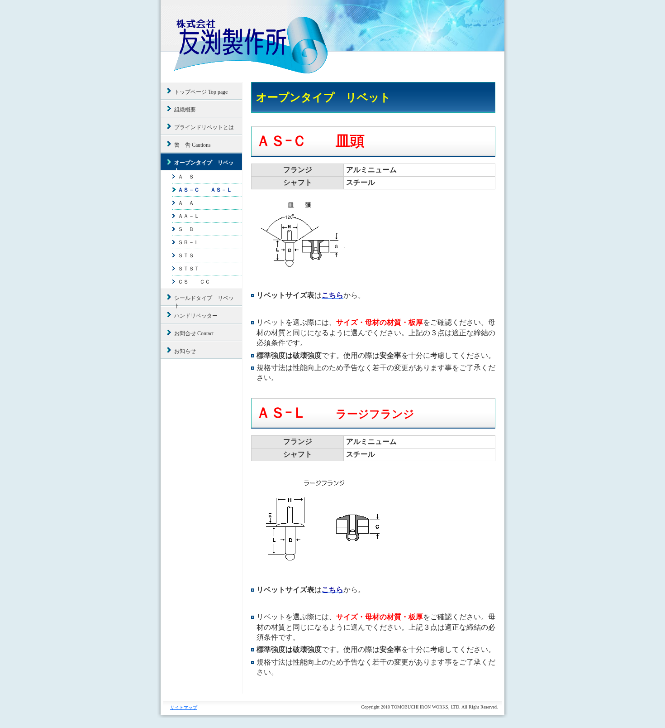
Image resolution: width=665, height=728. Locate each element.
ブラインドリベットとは (204, 127)
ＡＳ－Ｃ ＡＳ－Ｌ (205, 190)
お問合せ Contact (194, 333)
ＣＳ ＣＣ (194, 282)
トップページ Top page (201, 92)
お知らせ (185, 351)
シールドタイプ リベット (204, 300)
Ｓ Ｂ (186, 229)
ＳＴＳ (186, 255)
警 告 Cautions (192, 145)
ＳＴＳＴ (189, 268)
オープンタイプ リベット (204, 164)
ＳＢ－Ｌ (189, 242)
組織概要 (185, 109)
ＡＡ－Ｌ (189, 216)
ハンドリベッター (196, 316)
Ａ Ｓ (186, 177)
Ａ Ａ (186, 203)
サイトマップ (183, 707)
